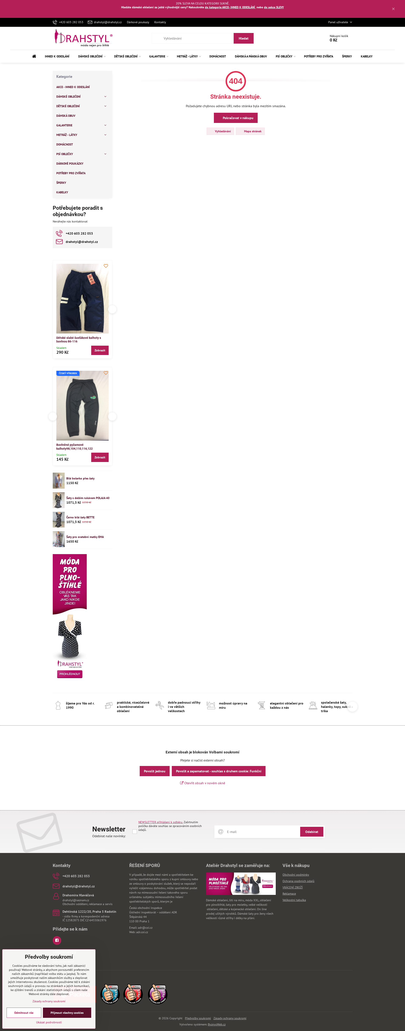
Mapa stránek (252, 131)
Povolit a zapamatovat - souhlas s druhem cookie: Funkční (218, 771)
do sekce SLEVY (274, 7)
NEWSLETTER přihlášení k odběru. (160, 822)
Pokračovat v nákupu (237, 118)
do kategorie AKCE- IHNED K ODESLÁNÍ (230, 7)
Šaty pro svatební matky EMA (85, 537)
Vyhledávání (222, 131)
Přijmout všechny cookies (67, 1013)
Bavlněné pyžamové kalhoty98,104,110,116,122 (74, 446)
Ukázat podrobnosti (49, 1022)
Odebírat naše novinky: (109, 836)
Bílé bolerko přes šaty (80, 478)
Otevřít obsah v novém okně (204, 783)
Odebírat (311, 832)
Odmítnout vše (23, 1013)
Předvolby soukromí (198, 1018)
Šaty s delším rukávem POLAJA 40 (87, 498)
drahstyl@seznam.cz (76, 900)
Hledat (244, 38)
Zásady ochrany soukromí (229, 1018)
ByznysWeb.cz (217, 1024)
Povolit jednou (154, 771)
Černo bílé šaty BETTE (80, 517)
